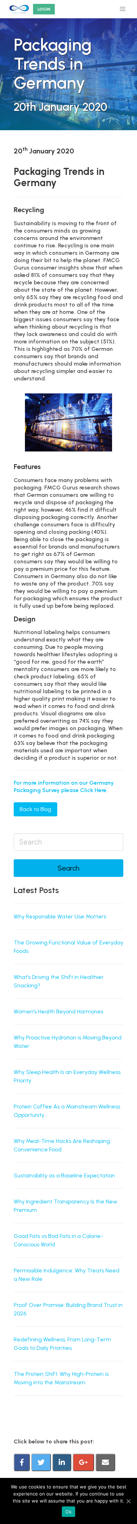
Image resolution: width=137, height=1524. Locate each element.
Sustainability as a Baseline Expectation (64, 1175)
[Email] (105, 1463)
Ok (68, 1511)
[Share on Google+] (84, 1463)
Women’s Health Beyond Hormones (58, 1011)
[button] (122, 9)
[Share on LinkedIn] (62, 1463)
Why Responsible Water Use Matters (60, 916)
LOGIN (44, 9)
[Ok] (128, 1501)
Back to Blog (35, 809)
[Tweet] (41, 1463)
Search (68, 868)
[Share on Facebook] (22, 1463)
